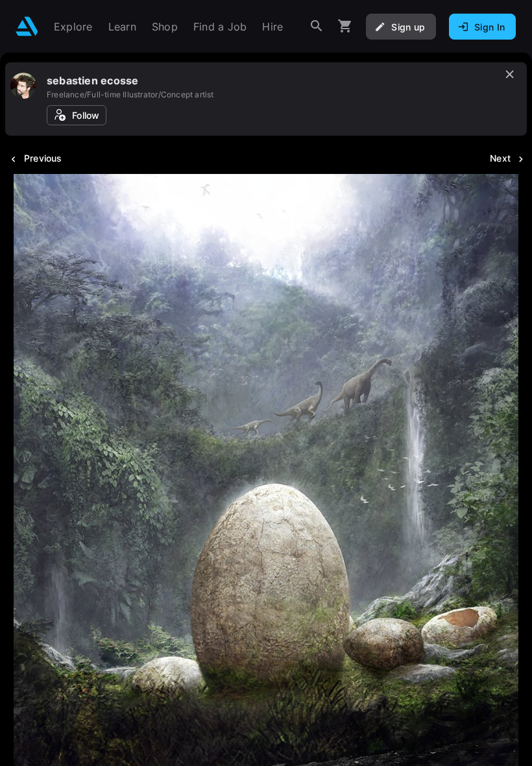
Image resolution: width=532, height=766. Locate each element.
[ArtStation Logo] (27, 26)
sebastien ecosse (92, 80)
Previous (43, 158)
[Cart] (345, 26)
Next (500, 158)
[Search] (316, 26)
